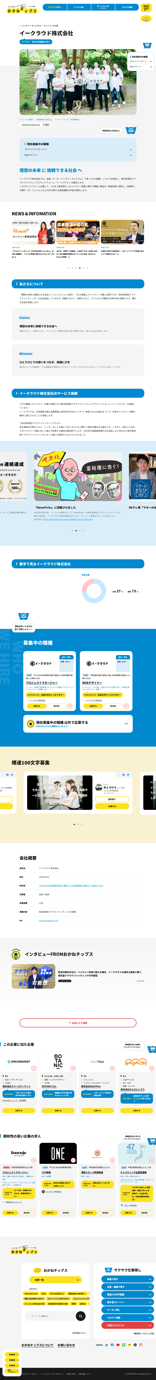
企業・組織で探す (116, 1286)
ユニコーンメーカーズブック (82, 1298)
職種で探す (112, 1279)
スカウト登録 (127, 7)
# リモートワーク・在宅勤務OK (67, 119)
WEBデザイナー (136, 66)
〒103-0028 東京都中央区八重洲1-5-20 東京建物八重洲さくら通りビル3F (71, 885)
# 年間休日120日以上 (44, 119)
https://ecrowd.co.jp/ (31, 124)
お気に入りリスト (116, 1325)
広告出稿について (79, 1332)
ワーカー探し (79, 7)
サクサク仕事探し (55, 7)
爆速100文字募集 (115, 1294)
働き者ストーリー (116, 1302)
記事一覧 (39, 1279)
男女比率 (86, 574)
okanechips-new (31, 1293)
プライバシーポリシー (30, 1374)
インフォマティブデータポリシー (52, 1374)
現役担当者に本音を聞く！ (77, 1293)
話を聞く (57, 706)
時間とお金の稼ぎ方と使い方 (34, 1298)
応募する (36, 706)
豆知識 (73, 1304)
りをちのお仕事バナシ (57, 1293)
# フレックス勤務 (26, 119)
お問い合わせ (66, 1345)
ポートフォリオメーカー (103, 7)
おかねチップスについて (37, 1345)
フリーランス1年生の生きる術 (34, 1304)
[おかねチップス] (22, 9)
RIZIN (44, 1293)
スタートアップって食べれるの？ (58, 1298)
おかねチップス (24, 1250)
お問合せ (83, 1304)
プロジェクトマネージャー (140, 61)
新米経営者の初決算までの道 (57, 1304)
